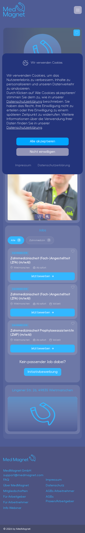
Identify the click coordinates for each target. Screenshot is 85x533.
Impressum (23, 165)
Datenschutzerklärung (24, 101)
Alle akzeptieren (42, 141)
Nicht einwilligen (42, 151)
